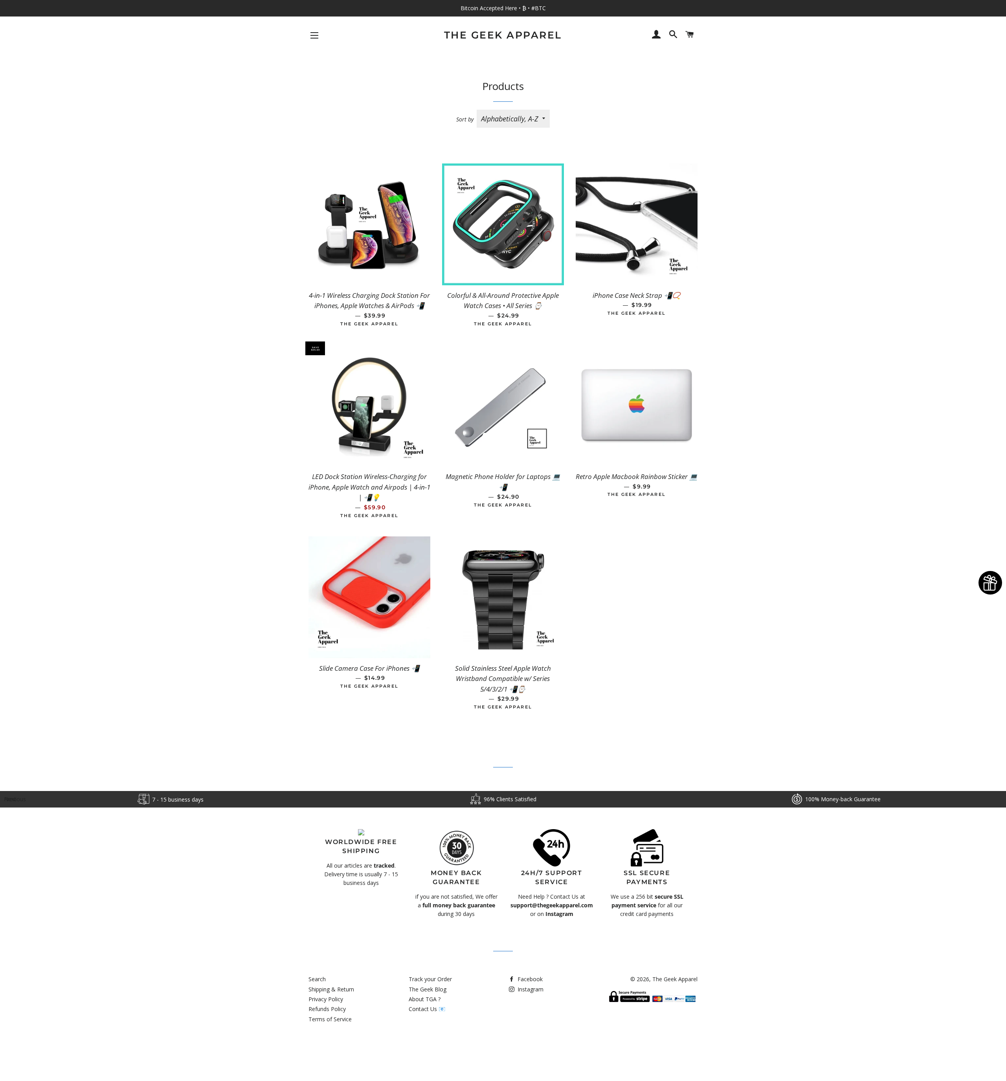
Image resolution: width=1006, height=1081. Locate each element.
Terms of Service (330, 1019)
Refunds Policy (327, 1009)
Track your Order (430, 979)
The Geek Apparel (503, 35)
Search (317, 979)
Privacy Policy (325, 999)
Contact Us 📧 (427, 1009)
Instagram (529, 989)
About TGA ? (425, 999)
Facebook (529, 979)
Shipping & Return (331, 989)
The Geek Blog (427, 989)
